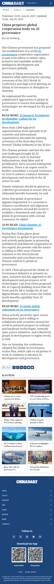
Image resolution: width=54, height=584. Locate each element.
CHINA (20, 572)
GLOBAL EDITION (30, 572)
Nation (17, 10)
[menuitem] (31, 3)
